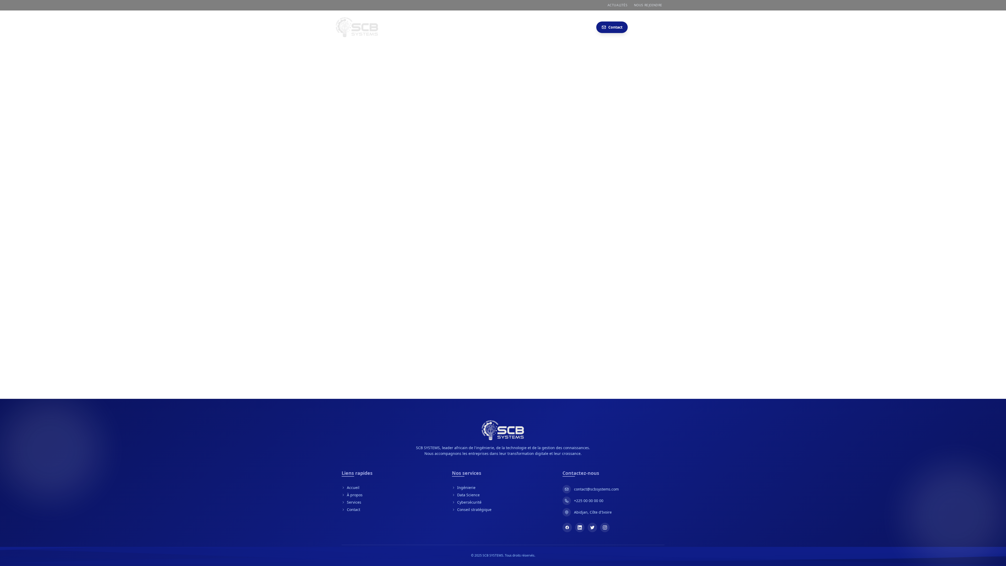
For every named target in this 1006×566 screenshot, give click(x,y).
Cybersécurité (469, 502)
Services (354, 502)
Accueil (353, 487)
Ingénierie (466, 487)
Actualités (618, 5)
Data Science (468, 494)
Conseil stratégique (474, 509)
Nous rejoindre (648, 5)
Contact (353, 509)
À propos (355, 494)
